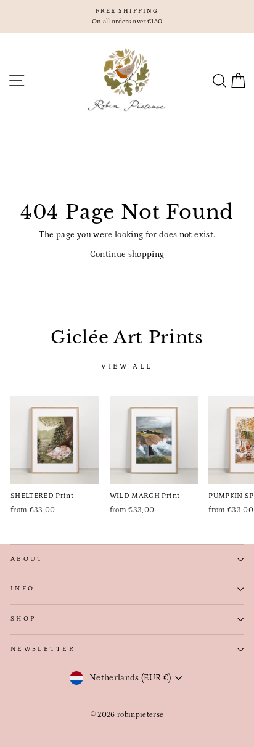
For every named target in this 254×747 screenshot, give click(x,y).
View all (127, 366)
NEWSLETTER (42, 649)
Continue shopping (127, 254)
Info (22, 588)
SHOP (23, 618)
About (27, 559)
